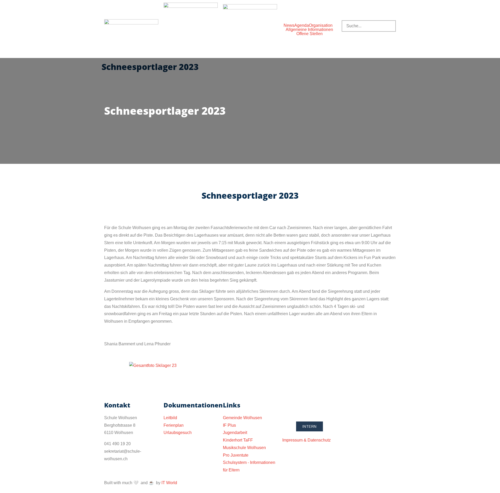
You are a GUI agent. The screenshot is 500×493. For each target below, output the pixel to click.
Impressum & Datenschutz (306, 440)
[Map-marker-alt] (316, 407)
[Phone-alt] (288, 407)
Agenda (301, 25)
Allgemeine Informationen (309, 30)
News (289, 25)
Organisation (321, 25)
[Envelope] (302, 407)
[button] (322, 25)
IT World (169, 483)
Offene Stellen (309, 34)
